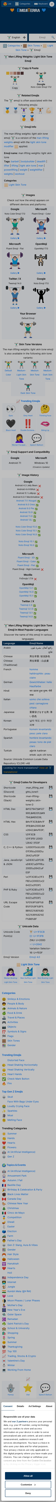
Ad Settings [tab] (35, 1406)
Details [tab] (20, 1406)
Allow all (28, 1476)
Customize (26, 1484)
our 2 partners (20, 1421)
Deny (28, 1493)
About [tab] (49, 1406)
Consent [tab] (7, 1406)
